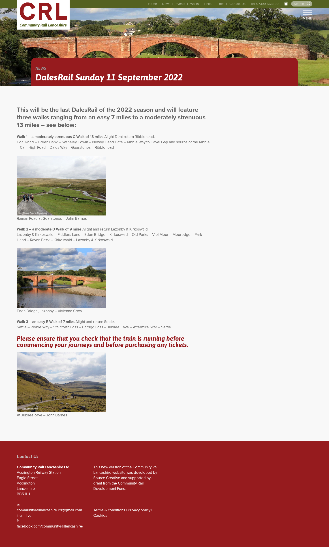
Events (180, 4)
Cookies (100, 515)
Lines (220, 4)
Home (152, 4)
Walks (194, 4)
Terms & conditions (109, 510)
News (166, 4)
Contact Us (237, 4)
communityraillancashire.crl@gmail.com (49, 510)
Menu (307, 18)
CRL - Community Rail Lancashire (43, 15)
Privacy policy (139, 510)
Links (208, 4)
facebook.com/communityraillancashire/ (50, 526)
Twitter (286, 4)
